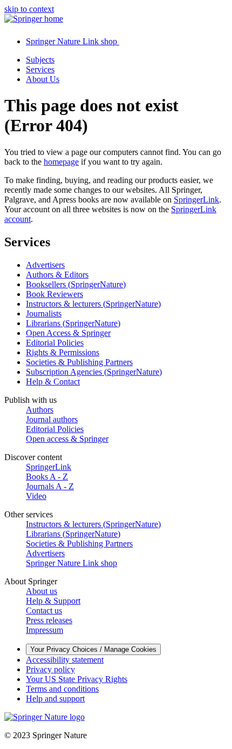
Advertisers (45, 264)
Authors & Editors (57, 274)
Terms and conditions (62, 688)
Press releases (49, 620)
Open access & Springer (67, 438)
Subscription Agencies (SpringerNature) (94, 371)
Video (36, 496)
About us (41, 591)
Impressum (44, 630)
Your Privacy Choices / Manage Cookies (93, 649)
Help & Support (53, 600)
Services (40, 69)
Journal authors (52, 419)
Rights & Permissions (62, 352)
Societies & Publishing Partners (79, 362)
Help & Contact (53, 381)
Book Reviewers (54, 294)
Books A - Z (47, 476)
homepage (61, 161)
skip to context (29, 9)
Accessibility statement (65, 659)
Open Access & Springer (68, 333)
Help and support (55, 698)
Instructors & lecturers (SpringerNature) (93, 303)
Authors (39, 409)
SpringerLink (196, 199)
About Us (42, 79)
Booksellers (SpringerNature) (76, 284)
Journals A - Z (50, 486)
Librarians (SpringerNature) (73, 323)
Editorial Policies (55, 342)
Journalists (44, 313)
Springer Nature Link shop (71, 563)
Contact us (44, 610)
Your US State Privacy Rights (76, 679)
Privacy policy (50, 669)
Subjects (40, 59)
